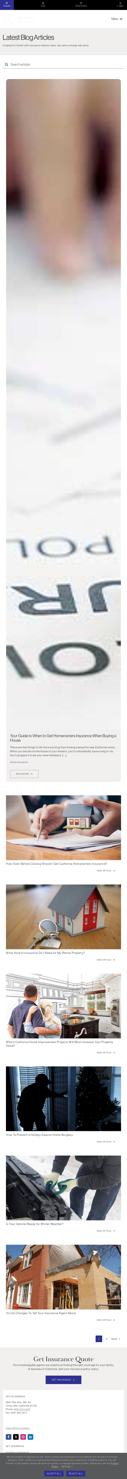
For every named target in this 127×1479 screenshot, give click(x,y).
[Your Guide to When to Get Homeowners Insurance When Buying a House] (63, 404)
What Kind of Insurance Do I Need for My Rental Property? (45, 953)
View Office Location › (18, 1428)
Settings (66, 1466)
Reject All (76, 1473)
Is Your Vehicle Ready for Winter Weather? (35, 1224)
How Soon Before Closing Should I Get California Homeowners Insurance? (56, 863)
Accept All (54, 1473)
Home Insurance (19, 762)
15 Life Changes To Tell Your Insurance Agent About (41, 1313)
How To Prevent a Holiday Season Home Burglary (39, 1134)
